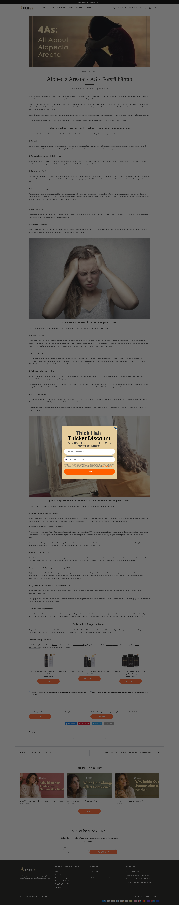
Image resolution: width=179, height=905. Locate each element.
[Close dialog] (115, 428)
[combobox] (68, 459)
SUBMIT (89, 471)
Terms (110, 466)
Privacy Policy (105, 466)
